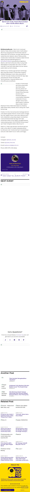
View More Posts (15, 165)
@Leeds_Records (10, 142)
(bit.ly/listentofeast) (6, 61)
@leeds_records (11, 139)
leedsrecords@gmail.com (11, 145)
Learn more (25, 487)
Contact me (20, 335)
